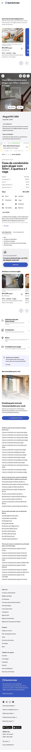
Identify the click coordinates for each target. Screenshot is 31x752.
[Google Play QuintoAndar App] (7, 727)
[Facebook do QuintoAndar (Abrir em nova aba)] (3, 702)
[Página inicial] (12, 3)
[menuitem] (4, 155)
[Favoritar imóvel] (24, 76)
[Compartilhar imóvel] (20, 76)
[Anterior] (21, 63)
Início (3, 154)
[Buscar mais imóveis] (2, 76)
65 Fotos (13, 107)
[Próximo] (27, 63)
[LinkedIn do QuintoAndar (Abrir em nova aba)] (13, 702)
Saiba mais (15, 264)
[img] (12, 35)
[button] (15, 322)
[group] (12, 43)
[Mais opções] (28, 76)
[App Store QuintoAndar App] (17, 727)
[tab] (6, 232)
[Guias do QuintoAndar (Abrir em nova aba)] (10, 702)
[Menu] (2, 2)
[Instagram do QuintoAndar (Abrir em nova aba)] (7, 702)
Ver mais (6, 225)
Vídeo (21, 107)
